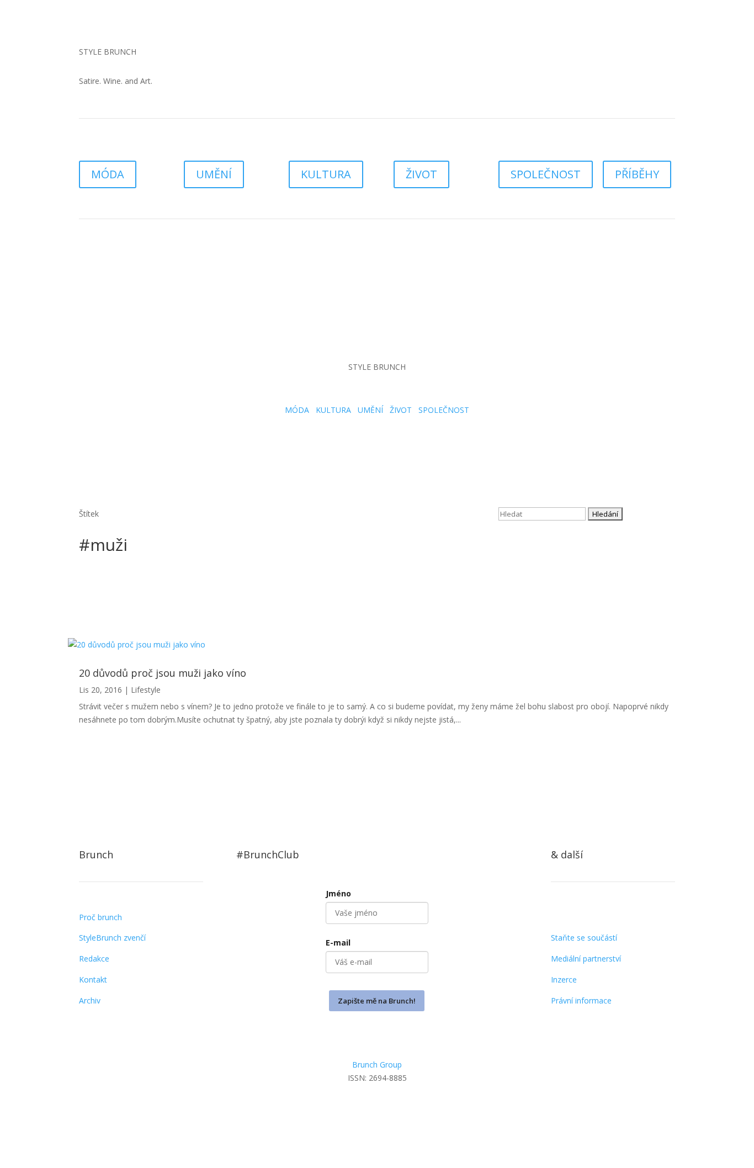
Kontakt (93, 979)
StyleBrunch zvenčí (112, 937)
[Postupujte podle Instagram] (560, 54)
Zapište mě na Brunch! (377, 1001)
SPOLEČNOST (546, 174)
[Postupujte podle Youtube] (604, 54)
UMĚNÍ (214, 174)
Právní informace (581, 1000)
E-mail (338, 942)
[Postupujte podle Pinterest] (421, 1109)
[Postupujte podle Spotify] (626, 54)
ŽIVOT (421, 174)
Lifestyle (146, 689)
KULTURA (326, 174)
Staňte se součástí (584, 937)
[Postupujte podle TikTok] (582, 54)
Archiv (89, 1000)
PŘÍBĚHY (637, 174)
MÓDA (107, 174)
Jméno (338, 893)
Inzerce (564, 979)
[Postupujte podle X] (399, 1109)
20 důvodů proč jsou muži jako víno (162, 672)
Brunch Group (377, 1064)
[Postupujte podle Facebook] (377, 1109)
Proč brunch (100, 917)
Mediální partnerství (586, 958)
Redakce (94, 958)
